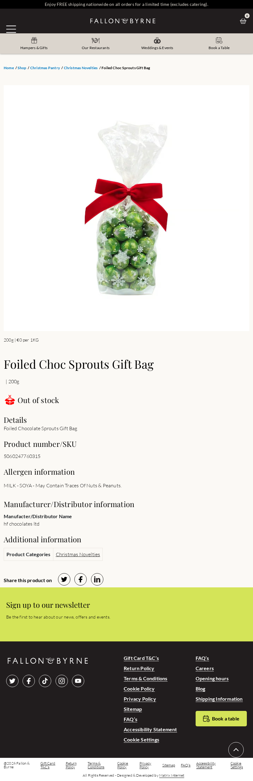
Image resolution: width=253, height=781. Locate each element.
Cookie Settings (141, 739)
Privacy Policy (140, 699)
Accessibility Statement (150, 729)
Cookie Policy (139, 688)
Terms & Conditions (146, 678)
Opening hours (212, 678)
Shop (22, 68)
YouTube (78, 681)
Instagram (62, 681)
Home (9, 68)
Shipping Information (219, 699)
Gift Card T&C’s (141, 658)
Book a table (225, 718)
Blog (200, 688)
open (11, 29)
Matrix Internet (171, 775)
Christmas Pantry (45, 68)
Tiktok (45, 681)
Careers (205, 668)
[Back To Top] (236, 750)
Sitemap (133, 709)
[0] (244, 21)
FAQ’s (130, 719)
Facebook (29, 681)
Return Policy (139, 668)
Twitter (12, 681)
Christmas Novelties (81, 68)
